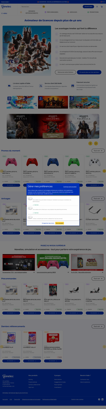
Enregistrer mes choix (48, 223)
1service (35, 205)
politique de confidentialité (60, 194)
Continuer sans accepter (70, 186)
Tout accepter (59, 223)
